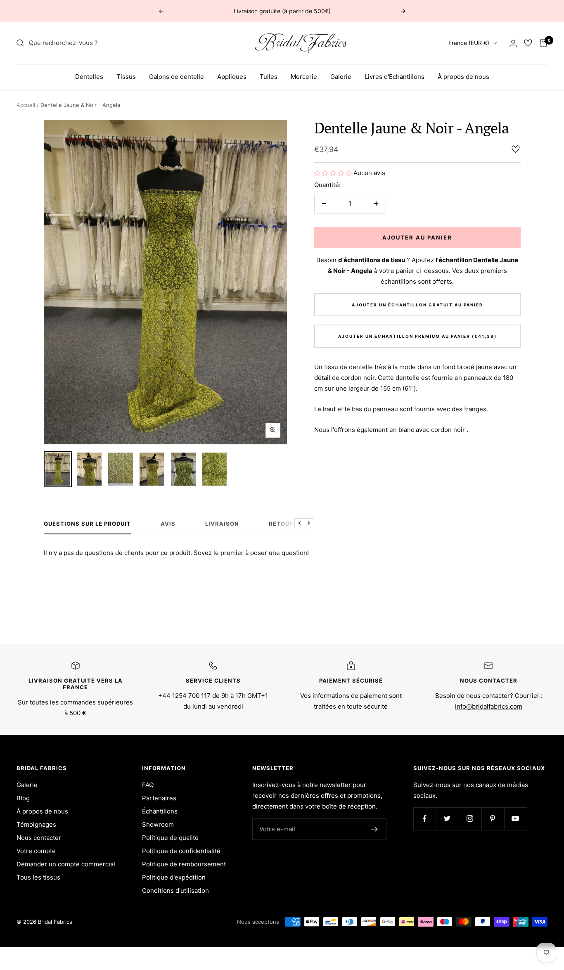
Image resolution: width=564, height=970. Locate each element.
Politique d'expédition (174, 877)
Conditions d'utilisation (175, 890)
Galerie (340, 77)
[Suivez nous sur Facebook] (424, 818)
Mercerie (304, 77)
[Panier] (543, 43)
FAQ (148, 785)
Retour (281, 523)
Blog (23, 798)
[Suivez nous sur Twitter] (447, 818)
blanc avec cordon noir (432, 430)
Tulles (268, 77)
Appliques (231, 77)
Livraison (222, 523)
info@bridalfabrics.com (488, 706)
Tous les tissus (38, 877)
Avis (168, 523)
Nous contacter (39, 838)
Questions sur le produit (87, 523)
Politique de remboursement (184, 864)
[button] (333, 173)
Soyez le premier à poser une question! (251, 553)
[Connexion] (513, 43)
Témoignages (36, 824)
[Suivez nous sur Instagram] (470, 818)
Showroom (158, 824)
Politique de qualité (170, 838)
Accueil (26, 105)
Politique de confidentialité (181, 851)
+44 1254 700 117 (184, 696)
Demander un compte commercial (66, 864)
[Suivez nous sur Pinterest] (492, 818)
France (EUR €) (468, 42)
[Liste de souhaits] (528, 43)
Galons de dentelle (176, 77)
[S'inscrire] (374, 829)
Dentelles (89, 77)
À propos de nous (463, 77)
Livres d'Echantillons (394, 77)
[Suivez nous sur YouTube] (515, 818)
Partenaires (159, 798)
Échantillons (160, 811)
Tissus (126, 77)
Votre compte (36, 851)
